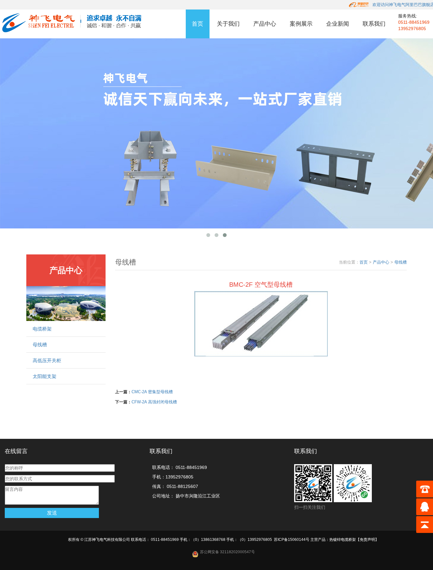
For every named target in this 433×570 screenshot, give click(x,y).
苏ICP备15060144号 (291, 539)
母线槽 (40, 344)
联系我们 (374, 24)
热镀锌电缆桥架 (342, 539)
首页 (197, 24)
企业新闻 (337, 24)
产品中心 (264, 24)
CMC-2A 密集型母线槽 (152, 391)
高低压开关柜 (47, 360)
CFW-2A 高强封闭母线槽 (154, 402)
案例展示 (301, 24)
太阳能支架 (44, 376)
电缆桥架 (42, 328)
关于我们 (228, 24)
